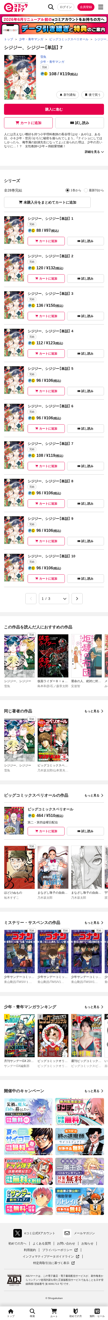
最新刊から (96, 190)
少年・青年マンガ (52, 62)
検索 (32, 1316)
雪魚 (43, 57)
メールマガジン (84, 1233)
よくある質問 (42, 1243)
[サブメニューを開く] (100, 7)
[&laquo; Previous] (30, 598)
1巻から (76, 190)
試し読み (82, 123)
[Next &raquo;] (77, 598)
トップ (11, 1316)
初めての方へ (17, 1243)
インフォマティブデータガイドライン (48, 1256)
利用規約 (30, 1250)
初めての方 (75, 1316)
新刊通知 (70, 95)
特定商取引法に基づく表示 (54, 1263)
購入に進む (54, 109)
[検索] (51, 7)
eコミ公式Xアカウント (35, 1234)
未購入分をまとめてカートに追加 (50, 202)
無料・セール (97, 1316)
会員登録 (86, 7)
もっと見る (91, 711)
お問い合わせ (66, 1243)
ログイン (66, 7)
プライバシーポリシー (60, 1250)
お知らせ (87, 1243)
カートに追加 (30, 123)
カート (54, 1316)
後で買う (95, 95)
